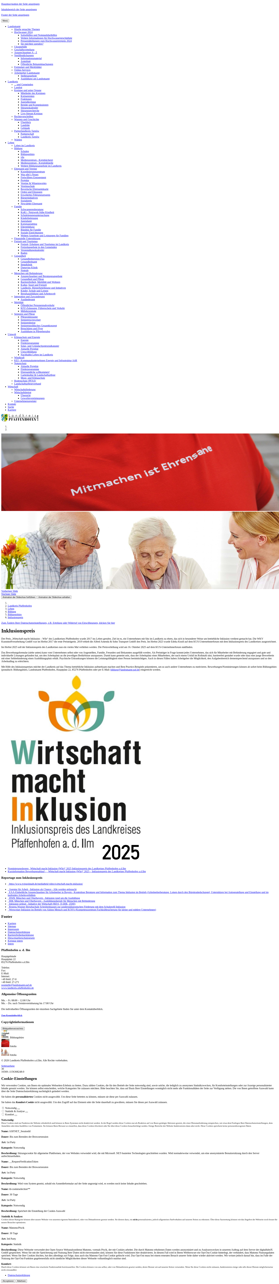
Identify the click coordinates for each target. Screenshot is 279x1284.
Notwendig (11, 1108)
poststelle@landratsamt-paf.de (16, 985)
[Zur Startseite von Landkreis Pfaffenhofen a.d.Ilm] (20, 421)
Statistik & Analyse (15, 1111)
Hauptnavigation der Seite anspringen (20, 4)
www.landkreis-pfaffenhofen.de (17, 988)
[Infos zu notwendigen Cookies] (18, 1108)
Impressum (13, 929)
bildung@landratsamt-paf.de (124, 669)
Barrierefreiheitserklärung (21, 935)
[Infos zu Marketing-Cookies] (26, 1112)
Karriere (12, 923)
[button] (14, 26)
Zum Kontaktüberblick (11, 1015)
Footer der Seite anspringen (15, 15)
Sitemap (12, 926)
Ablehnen (21, 1281)
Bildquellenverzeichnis (13, 1028)
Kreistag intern (15, 940)
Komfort (9, 1114)
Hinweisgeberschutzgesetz (21, 938)
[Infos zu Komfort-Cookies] (16, 1115)
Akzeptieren (8, 1281)
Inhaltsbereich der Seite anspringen (19, 9)
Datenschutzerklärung (19, 932)
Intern (11, 943)
